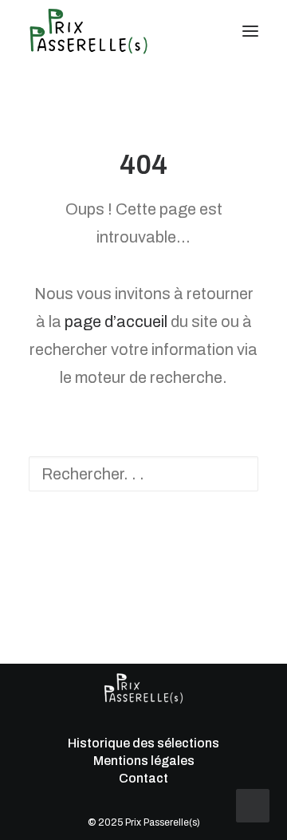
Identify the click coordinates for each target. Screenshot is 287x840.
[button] (250, 31)
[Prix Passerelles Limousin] (88, 31)
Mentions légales (143, 760)
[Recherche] (203, 31)
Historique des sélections (143, 743)
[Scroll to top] (252, 804)
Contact (143, 778)
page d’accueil (116, 321)
